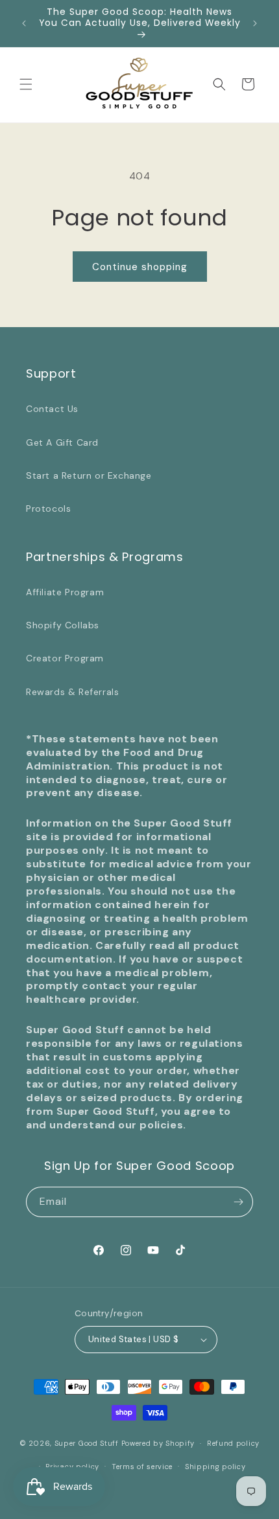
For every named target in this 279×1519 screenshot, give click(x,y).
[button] (26, 84)
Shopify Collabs (62, 625)
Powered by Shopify (158, 1443)
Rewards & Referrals (72, 692)
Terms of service (142, 1466)
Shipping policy (215, 1466)
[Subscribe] (238, 1202)
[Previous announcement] (24, 23)
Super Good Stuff (87, 1443)
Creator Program (65, 658)
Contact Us (52, 409)
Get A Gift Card (62, 442)
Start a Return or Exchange (89, 475)
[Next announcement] (255, 23)
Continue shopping (140, 266)
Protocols (48, 508)
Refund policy (233, 1443)
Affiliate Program (65, 592)
